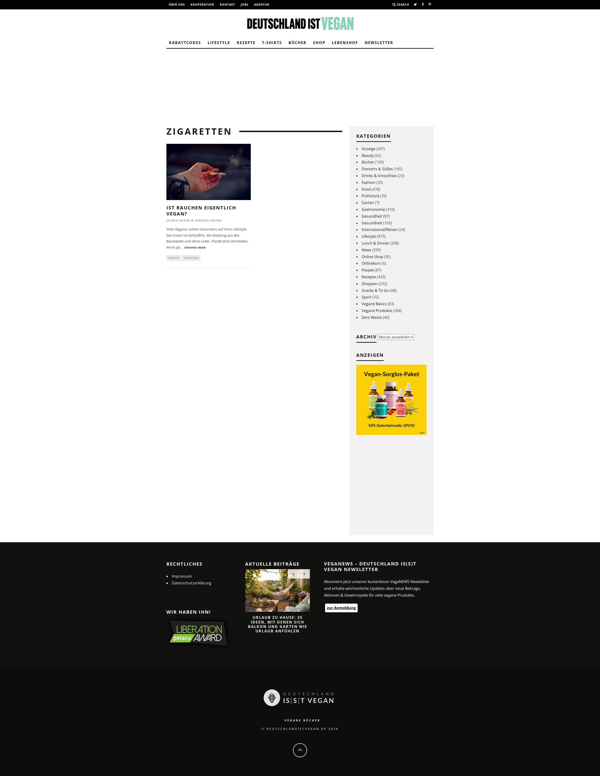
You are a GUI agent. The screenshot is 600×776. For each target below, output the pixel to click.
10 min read (191, 257)
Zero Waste (372, 317)
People (368, 270)
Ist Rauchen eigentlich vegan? (201, 210)
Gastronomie (373, 209)
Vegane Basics (374, 303)
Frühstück (370, 195)
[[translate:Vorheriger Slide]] (293, 574)
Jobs (244, 5)
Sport (366, 297)
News (366, 249)
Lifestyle (219, 42)
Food (366, 189)
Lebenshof (345, 42)
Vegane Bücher (302, 720)
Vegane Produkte (377, 310)
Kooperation (202, 5)
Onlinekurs (371, 263)
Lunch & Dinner (375, 243)
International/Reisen (380, 229)
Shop (319, 42)
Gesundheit (372, 216)
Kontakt (227, 5)
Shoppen (370, 283)
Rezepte (246, 42)
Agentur (261, 5)
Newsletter (379, 42)
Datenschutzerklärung (191, 583)
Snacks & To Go (375, 290)
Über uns (177, 5)
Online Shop (372, 256)
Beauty (368, 155)
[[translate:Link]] (415, 4)
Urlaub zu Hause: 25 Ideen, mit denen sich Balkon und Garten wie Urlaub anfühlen (277, 624)
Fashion (368, 182)
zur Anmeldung (341, 607)
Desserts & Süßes (377, 168)
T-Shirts (272, 42)
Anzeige (368, 148)
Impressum (182, 576)
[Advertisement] (300, 84)
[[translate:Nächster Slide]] (304, 574)
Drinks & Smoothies (379, 175)
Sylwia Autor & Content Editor (194, 220)
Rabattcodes (185, 42)
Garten (368, 202)
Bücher (298, 42)
